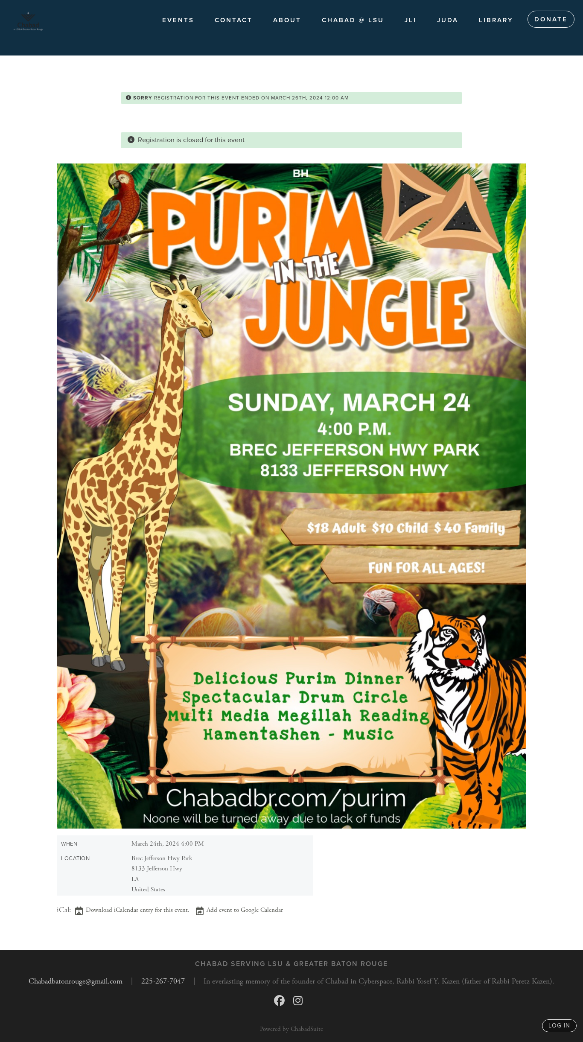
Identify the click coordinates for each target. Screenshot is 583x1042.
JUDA (447, 20)
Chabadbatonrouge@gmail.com (75, 981)
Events (178, 20)
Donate (551, 19)
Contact (234, 20)
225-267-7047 (163, 981)
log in (559, 1025)
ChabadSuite (307, 1029)
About (287, 20)
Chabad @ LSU (353, 20)
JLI (411, 20)
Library (496, 20)
